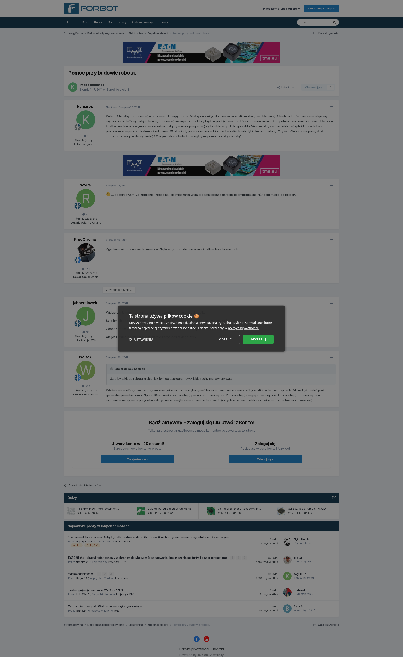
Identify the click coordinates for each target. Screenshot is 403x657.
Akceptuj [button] (258, 339)
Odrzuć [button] (225, 339)
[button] (141, 339)
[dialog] (201, 329)
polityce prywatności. (243, 328)
